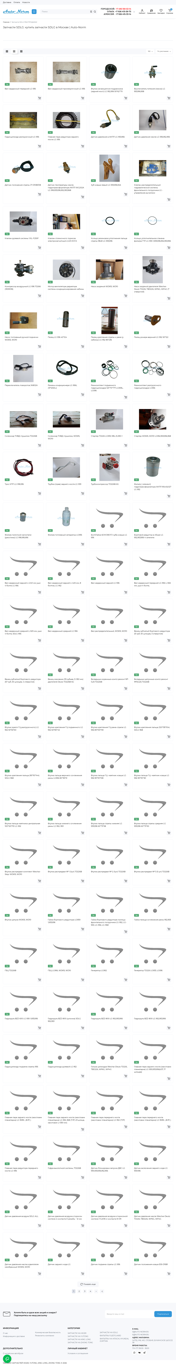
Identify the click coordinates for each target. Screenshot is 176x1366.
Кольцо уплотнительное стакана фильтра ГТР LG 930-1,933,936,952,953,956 (152, 239)
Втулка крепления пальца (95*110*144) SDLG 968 (22, 776)
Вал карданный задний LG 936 (105, 583)
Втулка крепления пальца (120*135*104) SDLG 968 (152, 728)
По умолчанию (163, 51)
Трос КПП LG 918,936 (14, 484)
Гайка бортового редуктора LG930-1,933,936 (64, 921)
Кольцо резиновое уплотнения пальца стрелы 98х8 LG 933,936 (109, 239)
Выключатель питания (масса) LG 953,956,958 (149, 90)
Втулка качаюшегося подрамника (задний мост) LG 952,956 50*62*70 (107, 90)
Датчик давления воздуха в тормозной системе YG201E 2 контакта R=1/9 (109, 1217)
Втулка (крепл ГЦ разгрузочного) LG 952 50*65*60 (22, 728)
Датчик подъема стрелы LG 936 (105, 1264)
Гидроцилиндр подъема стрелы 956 (21, 1067)
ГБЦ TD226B (10, 970)
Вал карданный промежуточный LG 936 (66, 89)
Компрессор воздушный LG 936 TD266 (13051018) (23, 287)
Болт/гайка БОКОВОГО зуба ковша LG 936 (109, 536)
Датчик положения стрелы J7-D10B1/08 (23, 185)
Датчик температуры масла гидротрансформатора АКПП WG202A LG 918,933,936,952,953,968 (66, 187)
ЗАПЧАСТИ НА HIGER (77, 1333)
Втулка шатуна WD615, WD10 (18, 920)
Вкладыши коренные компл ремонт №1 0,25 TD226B (109, 680)
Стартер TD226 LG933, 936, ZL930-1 (106, 436)
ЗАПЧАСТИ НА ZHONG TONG (80, 1342)
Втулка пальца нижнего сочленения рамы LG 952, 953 (65, 824)
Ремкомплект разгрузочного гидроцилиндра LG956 (147, 386)
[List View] (7, 51)
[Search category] (91, 12)
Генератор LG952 (99, 970)
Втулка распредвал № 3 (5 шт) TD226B (151, 871)
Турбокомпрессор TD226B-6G (105, 484)
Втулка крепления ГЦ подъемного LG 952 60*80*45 (65, 728)
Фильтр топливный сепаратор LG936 (65, 535)
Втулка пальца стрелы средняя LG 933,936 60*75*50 (150, 824)
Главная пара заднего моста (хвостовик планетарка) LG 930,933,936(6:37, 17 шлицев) (152, 1069)
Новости (26, 2)
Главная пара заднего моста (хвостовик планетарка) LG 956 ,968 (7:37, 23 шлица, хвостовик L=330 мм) (66, 1120)
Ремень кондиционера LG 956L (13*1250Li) (62, 386)
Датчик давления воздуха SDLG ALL (21, 1216)
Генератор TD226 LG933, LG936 (148, 970)
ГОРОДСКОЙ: (116, 9)
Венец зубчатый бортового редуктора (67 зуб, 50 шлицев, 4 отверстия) (23, 680)
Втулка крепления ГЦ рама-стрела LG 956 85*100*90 (108, 728)
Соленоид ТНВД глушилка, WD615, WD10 (64, 437)
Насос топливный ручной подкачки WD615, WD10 (21, 338)
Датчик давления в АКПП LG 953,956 (108, 137)
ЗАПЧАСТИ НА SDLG (109, 1332)
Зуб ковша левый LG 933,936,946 (106, 185)
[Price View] (21, 51)
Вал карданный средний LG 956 (63, 631)
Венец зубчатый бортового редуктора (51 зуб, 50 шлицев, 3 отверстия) (152, 632)
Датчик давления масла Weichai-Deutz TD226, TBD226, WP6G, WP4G (152, 1217)
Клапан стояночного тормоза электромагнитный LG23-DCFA (62, 239)
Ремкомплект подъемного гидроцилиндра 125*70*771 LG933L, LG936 (107, 388)
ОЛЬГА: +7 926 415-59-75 (119, 11)
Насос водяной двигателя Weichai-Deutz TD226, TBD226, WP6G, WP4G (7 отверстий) (151, 289)
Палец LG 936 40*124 (57, 337)
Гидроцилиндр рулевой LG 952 (62, 1067)
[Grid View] (14, 51)
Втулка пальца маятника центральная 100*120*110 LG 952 (22, 824)
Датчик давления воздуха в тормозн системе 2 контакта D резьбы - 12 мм (65, 1217)
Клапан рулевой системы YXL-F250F (22, 238)
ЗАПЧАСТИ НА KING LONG (79, 1339)
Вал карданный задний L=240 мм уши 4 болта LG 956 (22, 584)
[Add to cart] (39, 98)
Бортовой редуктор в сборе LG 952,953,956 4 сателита (148, 536)
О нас (5, 1333)
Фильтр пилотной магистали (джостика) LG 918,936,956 (18, 536)
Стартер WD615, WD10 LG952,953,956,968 (152, 436)
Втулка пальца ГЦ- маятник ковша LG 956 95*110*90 (151, 776)
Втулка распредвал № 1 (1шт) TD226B (65, 871)
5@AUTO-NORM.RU (140, 1332)
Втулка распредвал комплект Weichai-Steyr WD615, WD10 (23, 872)
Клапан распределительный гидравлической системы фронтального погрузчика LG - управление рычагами (148, 189)
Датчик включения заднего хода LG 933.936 (151, 1169)
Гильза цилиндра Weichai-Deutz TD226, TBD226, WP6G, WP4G (109, 1068)
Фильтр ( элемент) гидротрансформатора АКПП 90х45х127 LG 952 (152, 487)
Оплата (17, 2)
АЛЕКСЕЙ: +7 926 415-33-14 (117, 14)
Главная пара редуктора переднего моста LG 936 (21, 1169)
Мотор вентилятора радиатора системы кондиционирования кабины (66, 287)
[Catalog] (34, 11)
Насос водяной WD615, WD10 (104, 286)
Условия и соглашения (78, 1353)
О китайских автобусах (13, 1353)
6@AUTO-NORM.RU (140, 1335)
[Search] (95, 12)
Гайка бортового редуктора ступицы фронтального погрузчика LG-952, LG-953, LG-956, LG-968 (109, 922)
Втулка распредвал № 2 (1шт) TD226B (108, 871)
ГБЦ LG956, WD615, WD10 (59, 970)
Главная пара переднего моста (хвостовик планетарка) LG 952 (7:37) (108, 1118)
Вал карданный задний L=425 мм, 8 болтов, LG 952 (64, 584)
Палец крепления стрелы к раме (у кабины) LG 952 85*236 (107, 338)
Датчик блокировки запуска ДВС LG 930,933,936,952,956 (108, 1169)
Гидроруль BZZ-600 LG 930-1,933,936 (21, 1018)
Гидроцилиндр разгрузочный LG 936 (22, 137)
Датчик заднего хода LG (59, 1264)
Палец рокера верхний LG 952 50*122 (151, 337)
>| (102, 1291)
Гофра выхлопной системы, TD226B (64, 1168)
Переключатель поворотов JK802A (21, 385)
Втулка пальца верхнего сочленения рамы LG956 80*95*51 (65, 776)
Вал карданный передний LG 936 (20, 89)
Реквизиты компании (44, 1336)
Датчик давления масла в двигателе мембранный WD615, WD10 (22, 1265)
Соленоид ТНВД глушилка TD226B (21, 436)
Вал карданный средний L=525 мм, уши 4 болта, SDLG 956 (23, 632)
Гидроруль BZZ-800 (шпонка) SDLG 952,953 (64, 1019)
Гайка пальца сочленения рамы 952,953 (152, 920)
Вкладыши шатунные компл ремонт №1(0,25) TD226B (151, 680)
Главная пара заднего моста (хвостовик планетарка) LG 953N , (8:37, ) (23, 1118)
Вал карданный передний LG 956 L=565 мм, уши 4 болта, (152, 584)
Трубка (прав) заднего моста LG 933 (64, 484)
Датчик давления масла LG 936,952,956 (152, 137)
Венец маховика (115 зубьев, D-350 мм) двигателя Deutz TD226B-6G (65, 680)
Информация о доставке (14, 1336)
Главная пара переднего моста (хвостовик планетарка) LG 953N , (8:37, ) (152, 1118)
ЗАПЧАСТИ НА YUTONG (78, 1336)
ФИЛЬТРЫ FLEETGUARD (110, 1336)
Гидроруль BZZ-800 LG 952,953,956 (107, 1018)
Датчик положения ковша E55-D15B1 (151, 1264)
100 (149, 51)
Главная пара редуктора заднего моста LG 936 (63, 138)
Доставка (7, 2)
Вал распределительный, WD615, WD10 (109, 631)
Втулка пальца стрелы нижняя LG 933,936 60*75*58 (106, 824)
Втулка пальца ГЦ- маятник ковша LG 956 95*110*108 (108, 776)
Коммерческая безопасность (48, 1332)
